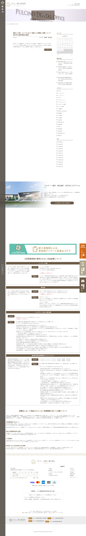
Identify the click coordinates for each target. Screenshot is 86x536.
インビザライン (61, 93)
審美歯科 (60, 113)
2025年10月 (60, 159)
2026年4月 (60, 148)
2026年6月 (60, 144)
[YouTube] (2, 11)
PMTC (59, 91)
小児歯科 (60, 115)
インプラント (61, 95)
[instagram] (2, 9)
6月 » (72, 54)
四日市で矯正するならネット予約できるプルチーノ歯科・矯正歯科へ (65, 74)
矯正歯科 (60, 128)
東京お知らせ (61, 122)
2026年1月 (60, 153)
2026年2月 (60, 151)
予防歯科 (72, 472)
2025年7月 (60, 166)
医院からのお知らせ (62, 111)
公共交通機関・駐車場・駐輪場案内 (62, 203)
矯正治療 (50, 37)
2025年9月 (60, 162)
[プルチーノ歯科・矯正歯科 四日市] (2, 3)
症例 (59, 126)
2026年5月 (60, 146)
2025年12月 (60, 155)
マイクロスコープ (62, 102)
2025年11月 (60, 157)
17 (62, 45)
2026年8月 (60, 142)
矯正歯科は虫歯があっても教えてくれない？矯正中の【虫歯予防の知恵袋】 (65, 68)
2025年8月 (60, 164)
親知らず (60, 135)
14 (71, 43)
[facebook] (2, 6)
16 (60, 45)
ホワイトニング (61, 99)
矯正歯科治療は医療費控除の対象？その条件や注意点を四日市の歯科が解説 (65, 79)
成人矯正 (60, 119)
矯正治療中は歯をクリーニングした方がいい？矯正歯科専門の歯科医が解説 (65, 63)
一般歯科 (45, 37)
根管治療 (60, 124)
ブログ (59, 97)
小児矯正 (60, 117)
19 (67, 45)
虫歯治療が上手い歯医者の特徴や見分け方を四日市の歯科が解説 (65, 83)
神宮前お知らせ (61, 133)
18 (64, 45)
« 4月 (58, 54)
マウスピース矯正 (62, 104)
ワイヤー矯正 (61, 106)
